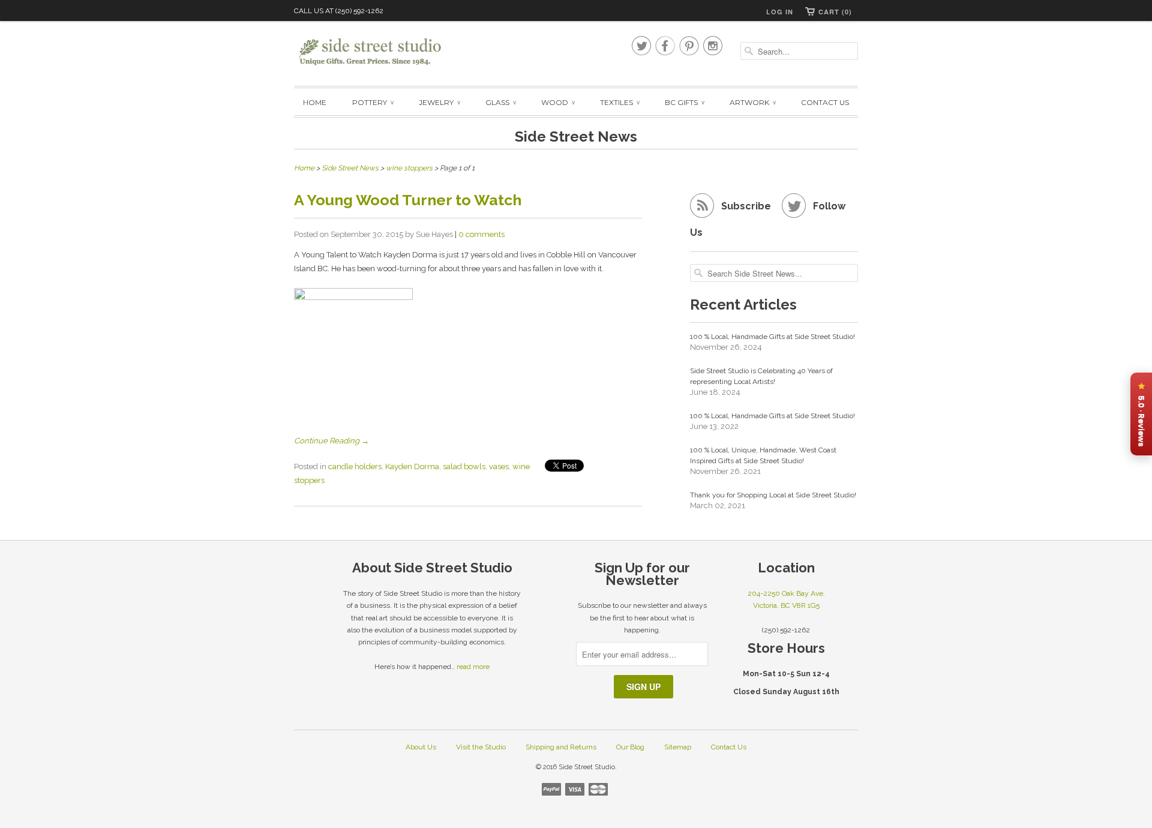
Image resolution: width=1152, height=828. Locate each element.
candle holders (355, 466)
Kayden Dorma (412, 466)
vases (499, 466)
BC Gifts (684, 102)
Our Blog (630, 747)
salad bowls (464, 466)
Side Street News (576, 136)
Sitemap (677, 747)
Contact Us (825, 102)
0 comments (481, 234)
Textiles (619, 102)
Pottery (372, 102)
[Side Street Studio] (378, 52)
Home (314, 102)
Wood (557, 102)
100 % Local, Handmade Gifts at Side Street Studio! (772, 336)
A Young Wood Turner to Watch (407, 200)
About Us (421, 747)
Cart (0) (835, 11)
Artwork (752, 102)
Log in (779, 11)
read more (473, 666)
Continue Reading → (331, 440)
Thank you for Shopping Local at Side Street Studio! (773, 495)
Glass (500, 102)
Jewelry (439, 102)
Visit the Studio (481, 747)
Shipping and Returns (561, 747)
